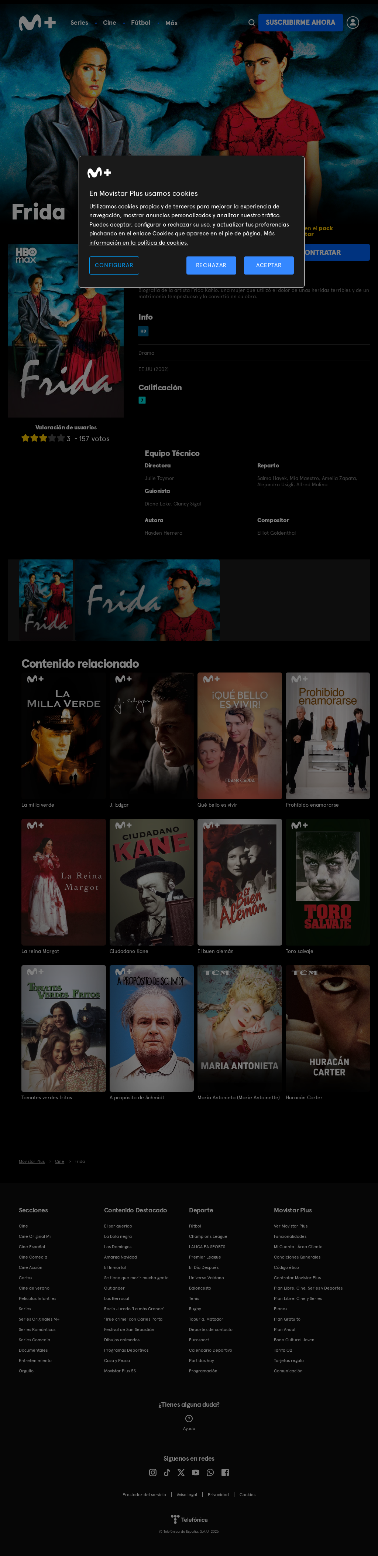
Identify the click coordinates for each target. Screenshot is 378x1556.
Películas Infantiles (37, 1298)
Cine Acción (30, 1267)
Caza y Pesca (117, 1360)
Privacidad (218, 1494)
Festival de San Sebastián (129, 1329)
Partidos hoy (201, 1360)
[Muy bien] (61, 438)
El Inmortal (115, 1267)
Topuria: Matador (206, 1319)
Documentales (33, 1350)
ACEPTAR (269, 265)
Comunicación (288, 1370)
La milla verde (37, 805)
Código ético (286, 1267)
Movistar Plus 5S (120, 1370)
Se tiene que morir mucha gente (136, 1277)
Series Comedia (34, 1339)
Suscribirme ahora (300, 22)
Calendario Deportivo (210, 1350)
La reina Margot (40, 951)
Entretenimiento (35, 1360)
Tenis (194, 1298)
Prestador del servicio (144, 1494)
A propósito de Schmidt (137, 1097)
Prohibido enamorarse (312, 805)
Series (79, 22)
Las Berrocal (116, 1298)
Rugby (195, 1308)
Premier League (205, 1257)
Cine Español (32, 1246)
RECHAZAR (211, 265)
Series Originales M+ (39, 1319)
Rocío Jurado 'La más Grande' (134, 1308)
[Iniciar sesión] (353, 22)
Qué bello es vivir (217, 805)
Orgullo (26, 1370)
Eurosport (199, 1339)
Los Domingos (117, 1246)
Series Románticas (37, 1329)
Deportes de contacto (211, 1329)
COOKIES (247, 1494)
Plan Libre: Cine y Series (298, 1298)
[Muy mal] (25, 438)
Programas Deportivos (126, 1350)
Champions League (208, 1236)
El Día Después (204, 1267)
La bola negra (118, 1236)
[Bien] (52, 438)
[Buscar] (251, 22)
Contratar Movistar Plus (297, 1277)
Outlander (114, 1288)
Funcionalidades (290, 1236)
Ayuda (189, 1428)
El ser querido (118, 1226)
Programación (203, 1370)
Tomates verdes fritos (46, 1097)
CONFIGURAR (114, 265)
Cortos (25, 1277)
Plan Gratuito (287, 1319)
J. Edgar (119, 805)
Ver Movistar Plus (290, 1226)
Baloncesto (200, 1288)
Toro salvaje (299, 951)
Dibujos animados (122, 1339)
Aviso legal (187, 1494)
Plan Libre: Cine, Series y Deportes (308, 1288)
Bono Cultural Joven (294, 1339)
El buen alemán (215, 951)
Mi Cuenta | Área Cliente (298, 1246)
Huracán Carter (304, 1097)
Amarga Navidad (120, 1257)
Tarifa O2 (283, 1350)
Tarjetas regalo (289, 1360)
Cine (109, 22)
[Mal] (34, 438)
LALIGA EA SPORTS (207, 1246)
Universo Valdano (206, 1277)
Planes (280, 1308)
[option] (47, 600)
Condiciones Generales (297, 1257)
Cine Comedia (33, 1257)
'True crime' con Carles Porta (133, 1319)
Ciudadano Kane (129, 951)
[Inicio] (37, 22)
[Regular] (43, 438)
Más (171, 23)
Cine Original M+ (35, 1236)
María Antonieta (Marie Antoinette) (238, 1097)
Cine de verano (34, 1288)
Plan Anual (284, 1329)
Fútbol (141, 22)
